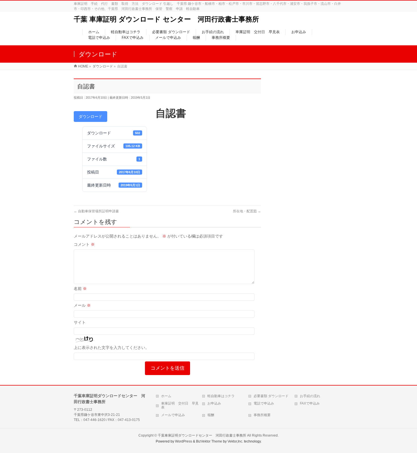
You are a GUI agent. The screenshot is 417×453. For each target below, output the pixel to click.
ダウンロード (90, 116)
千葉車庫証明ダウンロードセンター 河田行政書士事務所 (202, 435)
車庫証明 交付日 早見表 (180, 405)
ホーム (166, 396)
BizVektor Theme (209, 441)
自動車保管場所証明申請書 (96, 211)
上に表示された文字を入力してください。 (111, 347)
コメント (84, 244)
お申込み (214, 403)
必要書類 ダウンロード (271, 396)
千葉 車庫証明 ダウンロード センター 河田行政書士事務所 (166, 19)
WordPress (183, 441)
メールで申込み (173, 415)
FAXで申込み (310, 403)
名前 (80, 288)
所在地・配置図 (247, 211)
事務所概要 (262, 415)
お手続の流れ (310, 396)
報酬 (210, 415)
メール (82, 305)
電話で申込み (264, 403)
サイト (80, 322)
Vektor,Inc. (235, 441)
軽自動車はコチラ (221, 396)
